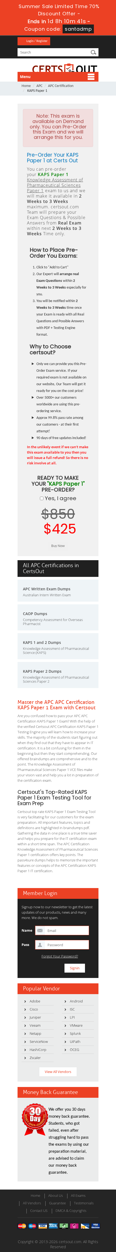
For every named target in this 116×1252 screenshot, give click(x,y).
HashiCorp (38, 1049)
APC (39, 86)
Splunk (75, 1033)
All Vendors (32, 1203)
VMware (76, 1025)
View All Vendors (58, 1071)
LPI (72, 1017)
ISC (72, 1009)
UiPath (75, 1041)
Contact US (38, 1210)
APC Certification (60, 86)
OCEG (74, 1049)
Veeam (35, 1025)
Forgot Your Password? (60, 956)
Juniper (35, 1017)
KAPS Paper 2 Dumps (42, 671)
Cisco (34, 1009)
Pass (25, 944)
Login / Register (36, 41)
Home (26, 86)
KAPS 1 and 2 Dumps (42, 642)
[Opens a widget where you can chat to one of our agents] (79, 1221)
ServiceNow (39, 1041)
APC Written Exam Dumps (46, 588)
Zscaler (35, 1057)
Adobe (35, 1001)
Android (76, 1001)
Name (27, 930)
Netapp (35, 1033)
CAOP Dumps (35, 613)
